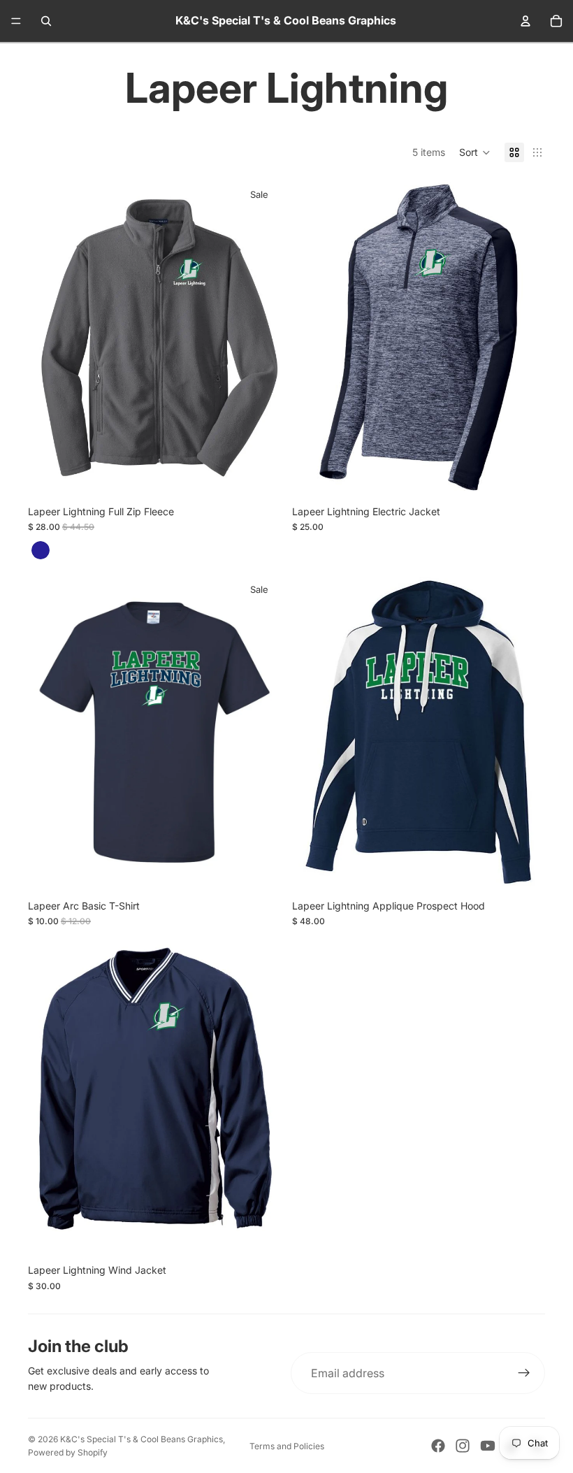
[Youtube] (487, 1445)
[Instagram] (462, 1445)
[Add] (259, 474)
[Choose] (523, 474)
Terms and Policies (286, 1446)
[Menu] (16, 21)
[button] (475, 152)
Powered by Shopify (68, 1452)
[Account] (525, 21)
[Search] (46, 21)
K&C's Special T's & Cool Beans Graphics (141, 1439)
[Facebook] (438, 1445)
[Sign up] (524, 1373)
